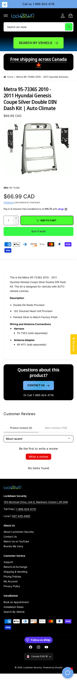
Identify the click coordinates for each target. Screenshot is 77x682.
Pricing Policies (12, 576)
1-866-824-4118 (26, 509)
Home (10, 76)
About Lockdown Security (19, 531)
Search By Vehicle (35, 43)
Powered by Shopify (52, 667)
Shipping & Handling (15, 571)
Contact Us (36, 385)
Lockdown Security (32, 667)
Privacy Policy (12, 586)
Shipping (8, 202)
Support (8, 562)
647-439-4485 (21, 515)
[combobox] (38, 27)
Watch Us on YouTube (16, 541)
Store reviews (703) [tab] (56, 427)
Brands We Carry (13, 546)
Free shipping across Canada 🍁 (38, 62)
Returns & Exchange (15, 566)
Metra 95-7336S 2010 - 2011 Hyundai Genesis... (43, 76)
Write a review (38, 456)
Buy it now (38, 231)
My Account (11, 581)
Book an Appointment (16, 602)
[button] (6, 16)
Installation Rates (13, 606)
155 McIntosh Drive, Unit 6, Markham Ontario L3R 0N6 (36, 502)
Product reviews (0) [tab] (21, 427)
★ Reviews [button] (73, 344)
